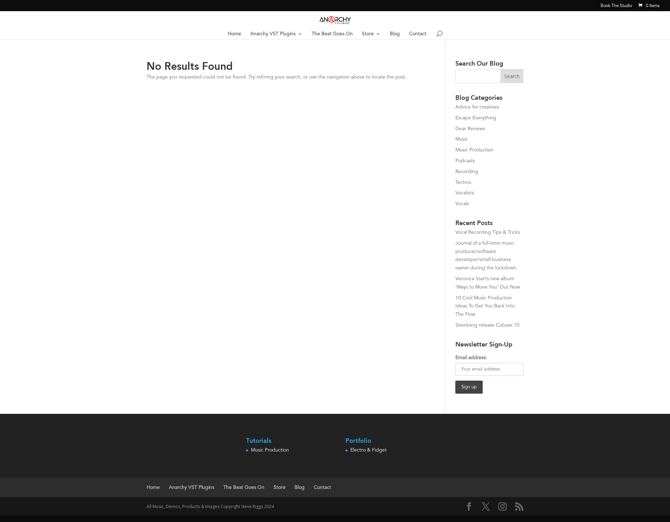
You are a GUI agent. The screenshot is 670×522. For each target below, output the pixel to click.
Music (461, 139)
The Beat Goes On (332, 33)
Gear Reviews (470, 128)
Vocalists (464, 193)
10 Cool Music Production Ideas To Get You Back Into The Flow (485, 306)
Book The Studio (616, 6)
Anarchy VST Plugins (273, 33)
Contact (417, 33)
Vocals (462, 203)
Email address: (471, 357)
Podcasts (465, 160)
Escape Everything (475, 117)
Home (234, 33)
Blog (395, 33)
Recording (466, 171)
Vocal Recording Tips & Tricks (487, 232)
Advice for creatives (477, 107)
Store (368, 33)
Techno (463, 182)
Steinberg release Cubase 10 (487, 325)
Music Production (474, 150)
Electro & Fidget (368, 450)
